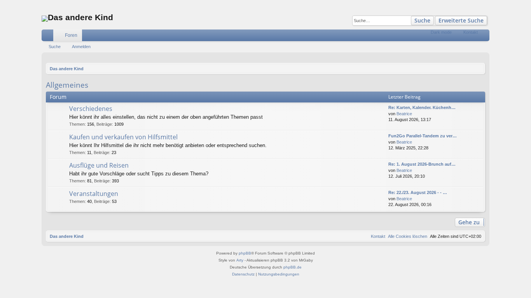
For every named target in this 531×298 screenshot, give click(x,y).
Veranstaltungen (93, 193)
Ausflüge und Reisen (99, 165)
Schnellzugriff (49, 37)
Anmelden (81, 46)
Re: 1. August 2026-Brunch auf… (422, 164)
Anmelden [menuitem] (485, 37)
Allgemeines (67, 85)
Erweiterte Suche (461, 20)
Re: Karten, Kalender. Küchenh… (422, 107)
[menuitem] (457, 35)
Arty (239, 260)
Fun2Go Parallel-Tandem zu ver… (422, 135)
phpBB (245, 253)
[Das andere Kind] (45, 19)
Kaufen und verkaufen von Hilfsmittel (123, 137)
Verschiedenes (90, 108)
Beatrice (404, 113)
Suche (422, 20)
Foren (71, 35)
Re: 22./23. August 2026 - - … (417, 192)
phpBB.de (292, 267)
